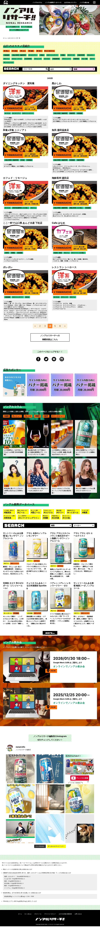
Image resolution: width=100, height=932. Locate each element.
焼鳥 (63, 55)
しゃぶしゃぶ (9, 62)
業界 (38, 416)
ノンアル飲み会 (84, 2)
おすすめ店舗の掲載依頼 (65, 914)
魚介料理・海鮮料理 (19, 55)
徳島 (32, 51)
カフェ (7, 59)
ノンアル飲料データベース (53, 2)
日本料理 (28, 59)
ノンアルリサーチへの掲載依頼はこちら (50, 337)
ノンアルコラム (37, 2)
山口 (24, 51)
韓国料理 (56, 59)
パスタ (47, 59)
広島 (16, 51)
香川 (41, 51)
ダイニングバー (53, 55)
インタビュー (58, 416)
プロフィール (37, 914)
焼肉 (42, 55)
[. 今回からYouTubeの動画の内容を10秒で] (79, 768)
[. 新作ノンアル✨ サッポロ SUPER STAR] (50, 828)
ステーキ (71, 55)
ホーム (5, 38)
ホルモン (91, 55)
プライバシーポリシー (50, 914)
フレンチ (38, 59)
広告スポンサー (12, 369)
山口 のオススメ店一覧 (14, 38)
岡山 (8, 51)
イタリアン (33, 55)
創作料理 (81, 55)
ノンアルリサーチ (51, 924)
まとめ (28, 416)
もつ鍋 (85, 59)
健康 (7, 416)
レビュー (17, 416)
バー (92, 59)
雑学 (46, 416)
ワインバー (66, 59)
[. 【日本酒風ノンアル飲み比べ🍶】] (20, 828)
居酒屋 (7, 55)
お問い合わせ (78, 914)
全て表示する (50, 51)
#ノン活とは (28, 914)
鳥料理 (77, 59)
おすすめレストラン (70, 2)
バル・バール (17, 59)
